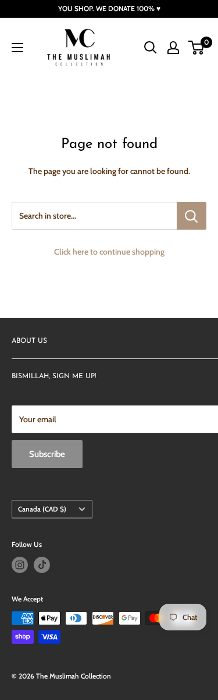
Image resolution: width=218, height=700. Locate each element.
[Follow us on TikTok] (42, 565)
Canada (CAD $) (42, 509)
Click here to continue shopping (109, 251)
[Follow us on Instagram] (20, 565)
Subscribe (47, 454)
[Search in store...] (191, 216)
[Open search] (150, 47)
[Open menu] (17, 47)
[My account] (173, 47)
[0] (197, 48)
